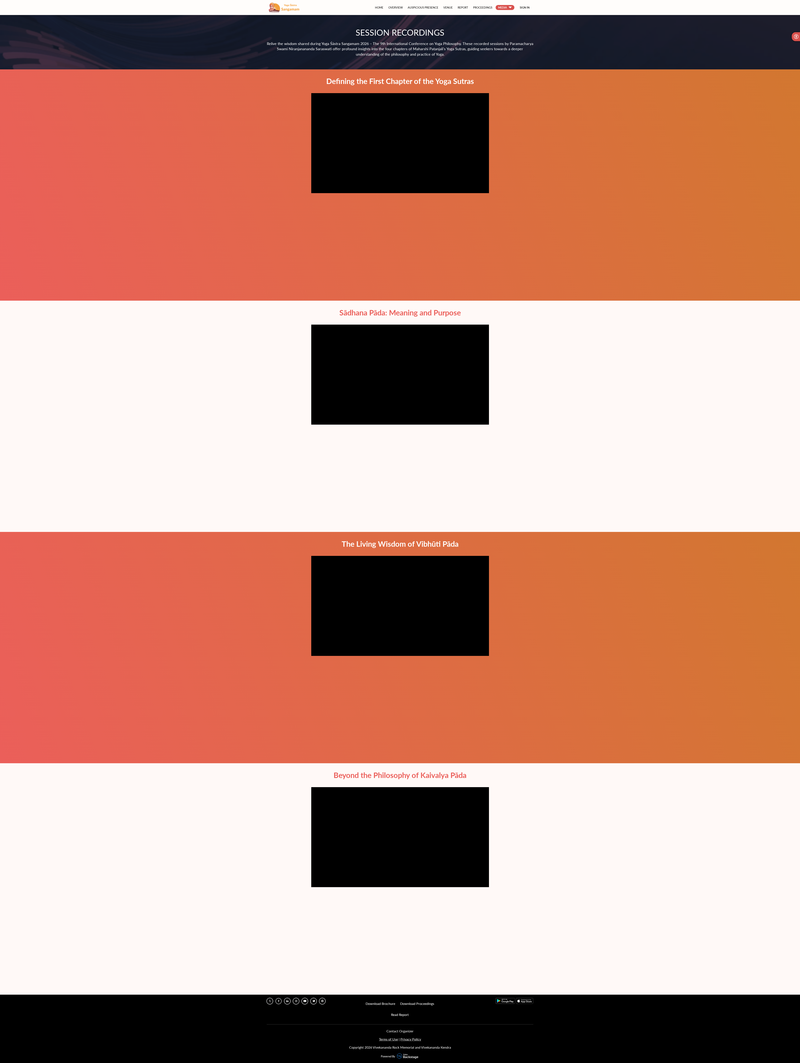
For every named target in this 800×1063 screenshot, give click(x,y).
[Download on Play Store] (506, 1002)
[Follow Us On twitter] (270, 1001)
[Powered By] (408, 1056)
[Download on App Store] (524, 1002)
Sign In (525, 7)
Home (379, 7)
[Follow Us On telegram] (313, 1001)
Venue (448, 7)
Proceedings (482, 7)
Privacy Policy (410, 1039)
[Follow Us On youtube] (305, 1001)
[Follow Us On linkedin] (287, 1001)
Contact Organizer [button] (400, 1031)
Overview (395, 7)
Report (463, 7)
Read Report (400, 1015)
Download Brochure (380, 1003)
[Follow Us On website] (322, 1001)
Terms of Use (388, 1039)
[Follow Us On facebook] (278, 1001)
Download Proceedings (417, 1003)
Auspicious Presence (423, 7)
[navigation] (443, 7)
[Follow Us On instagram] (296, 1001)
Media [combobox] (502, 7)
